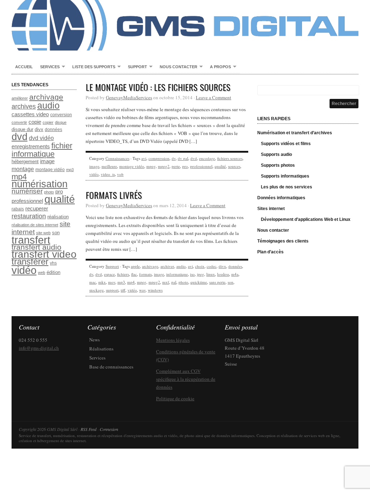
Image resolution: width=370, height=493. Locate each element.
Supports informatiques (285, 176)
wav (142, 290)
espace (109, 274)
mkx (102, 282)
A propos (218, 67)
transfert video (44, 254)
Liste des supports (92, 67)
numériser (27, 191)
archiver (167, 266)
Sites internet (271, 208)
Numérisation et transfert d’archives (294, 132)
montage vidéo (50, 169)
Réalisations (101, 348)
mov (111, 282)
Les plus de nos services (286, 186)
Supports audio (276, 154)
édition (53, 272)
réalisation (58, 216)
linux (210, 274)
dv (174, 158)
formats (145, 274)
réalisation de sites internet (35, 225)
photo (49, 192)
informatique (177, 274)
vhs (53, 263)
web (41, 272)
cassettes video (30, 114)
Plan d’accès (270, 251)
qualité (59, 199)
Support (135, 67)
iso (192, 274)
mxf (165, 282)
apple (135, 266)
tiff (123, 290)
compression (159, 158)
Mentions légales (173, 340)
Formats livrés (114, 194)
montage (23, 169)
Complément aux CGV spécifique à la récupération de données (185, 379)
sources (234, 166)
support (112, 290)
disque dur (22, 129)
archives (24, 106)
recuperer (36, 208)
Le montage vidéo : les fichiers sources (158, 86)
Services (48, 67)
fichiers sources (229, 158)
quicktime (198, 282)
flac (134, 274)
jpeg (200, 274)
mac (92, 282)
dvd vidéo (41, 138)
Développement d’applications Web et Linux (305, 219)
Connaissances (117, 158)
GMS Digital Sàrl (185, 25)
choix (200, 266)
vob (120, 174)
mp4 (19, 176)
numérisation (40, 183)
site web (43, 233)
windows (155, 290)
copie (35, 122)
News (94, 339)
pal (173, 282)
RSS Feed (88, 429)
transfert (31, 240)
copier (48, 122)
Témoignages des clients (283, 241)
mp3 (70, 169)
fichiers (123, 274)
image (47, 161)
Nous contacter (176, 67)
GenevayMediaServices (129, 97)
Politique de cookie (175, 398)
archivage (46, 97)
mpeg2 (163, 166)
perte (176, 166)
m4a (234, 274)
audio (48, 105)
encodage (207, 158)
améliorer (20, 98)
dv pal (183, 158)
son (56, 232)
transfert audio (36, 247)
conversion (61, 114)
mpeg (151, 166)
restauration (29, 216)
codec (211, 266)
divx (39, 129)
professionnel (27, 201)
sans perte (217, 282)
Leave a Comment (213, 97)
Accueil (24, 67)
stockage (96, 290)
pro (59, 192)
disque (60, 122)
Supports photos (278, 165)
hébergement (25, 161)
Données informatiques (281, 197)
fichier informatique (42, 149)
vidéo (24, 270)
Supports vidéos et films (286, 143)
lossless (223, 274)
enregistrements (31, 146)
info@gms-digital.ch (39, 348)
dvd (19, 136)
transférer (30, 261)
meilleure (109, 166)
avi (143, 158)
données (53, 129)
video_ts (108, 174)
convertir (19, 122)
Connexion (109, 429)
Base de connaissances (111, 366)
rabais (18, 208)
